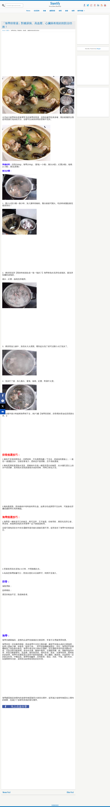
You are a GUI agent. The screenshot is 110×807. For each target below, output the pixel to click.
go (91, 5)
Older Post (70, 792)
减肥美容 (52, 10)
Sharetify (55, 3)
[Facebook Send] (2, 401)
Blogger (99, 48)
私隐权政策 (55, 805)
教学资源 (80, 10)
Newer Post (7, 792)
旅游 (66, 10)
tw (88, 5)
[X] (2, 406)
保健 (44, 10)
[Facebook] (2, 395)
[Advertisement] (41, 38)
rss (101, 5)
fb (84, 5)
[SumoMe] (2, 411)
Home (28, 10)
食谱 (73, 10)
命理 (60, 10)
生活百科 (36, 10)
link (98, 5)
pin (94, 5)
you (105, 5)
